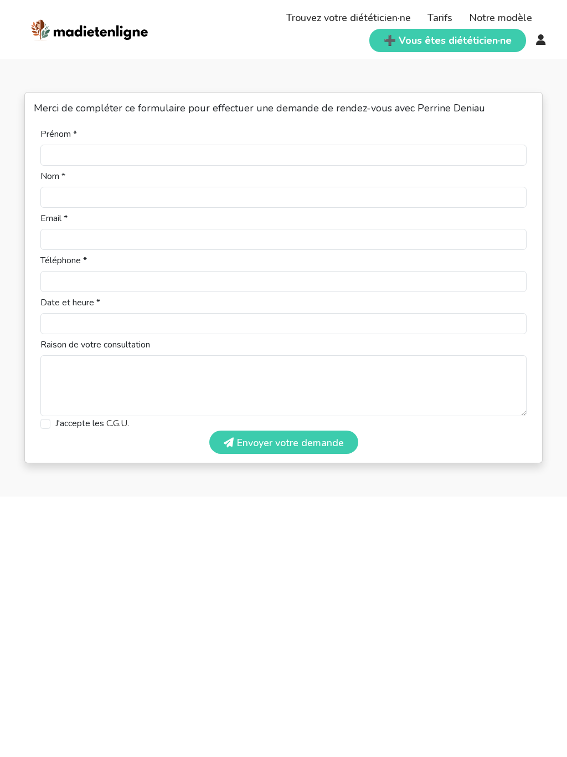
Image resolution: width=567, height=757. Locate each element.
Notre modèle (500, 17)
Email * (54, 218)
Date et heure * (70, 302)
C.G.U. (117, 423)
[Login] (541, 40)
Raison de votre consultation (95, 345)
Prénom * (58, 134)
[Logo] (90, 28)
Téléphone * (63, 260)
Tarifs (439, 17)
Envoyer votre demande (289, 442)
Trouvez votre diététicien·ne (348, 17)
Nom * (52, 176)
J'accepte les (92, 423)
